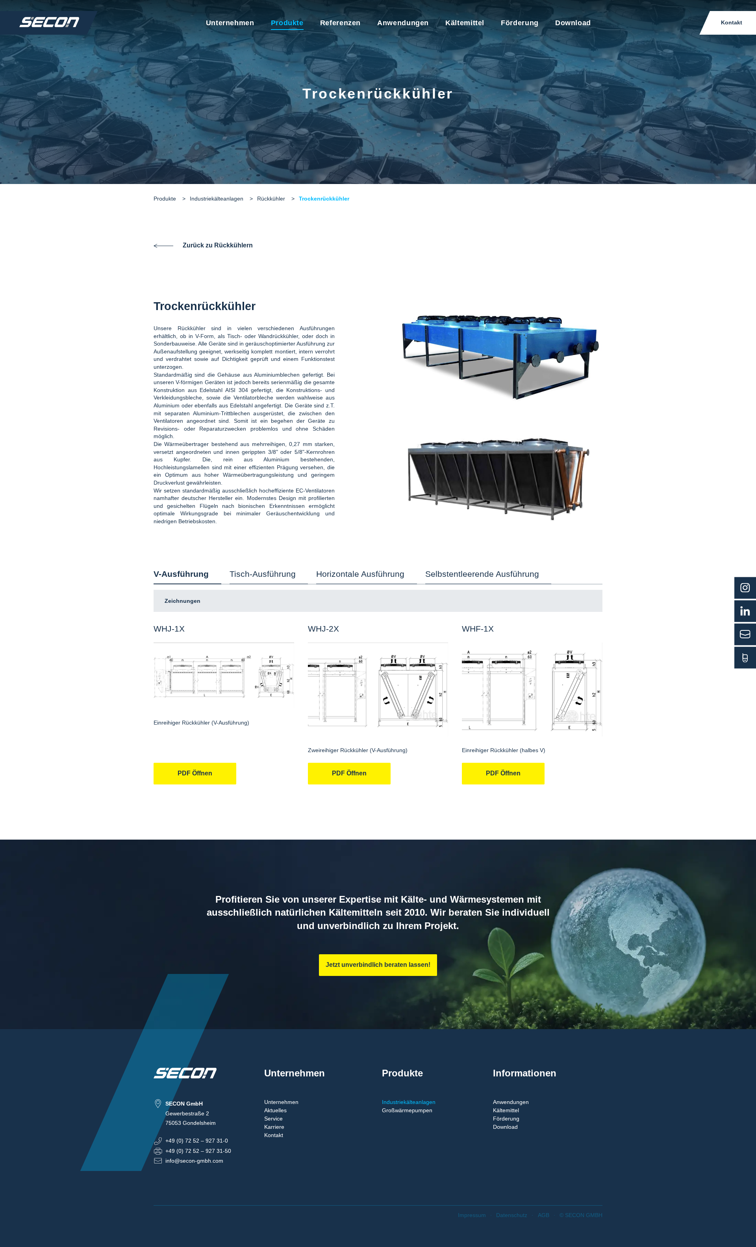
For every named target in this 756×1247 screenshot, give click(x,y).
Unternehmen (230, 23)
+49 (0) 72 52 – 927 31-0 (196, 1140)
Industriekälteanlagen (216, 198)
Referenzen (340, 23)
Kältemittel (464, 23)
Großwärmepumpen (407, 1110)
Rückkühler (271, 198)
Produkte (287, 23)
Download (573, 23)
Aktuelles (275, 1110)
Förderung (520, 23)
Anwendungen (403, 23)
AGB (543, 1215)
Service (273, 1118)
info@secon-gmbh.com (194, 1161)
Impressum (472, 1215)
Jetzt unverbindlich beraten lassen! (378, 964)
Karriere (274, 1127)
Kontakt (731, 22)
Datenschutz (511, 1215)
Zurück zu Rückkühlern (218, 245)
